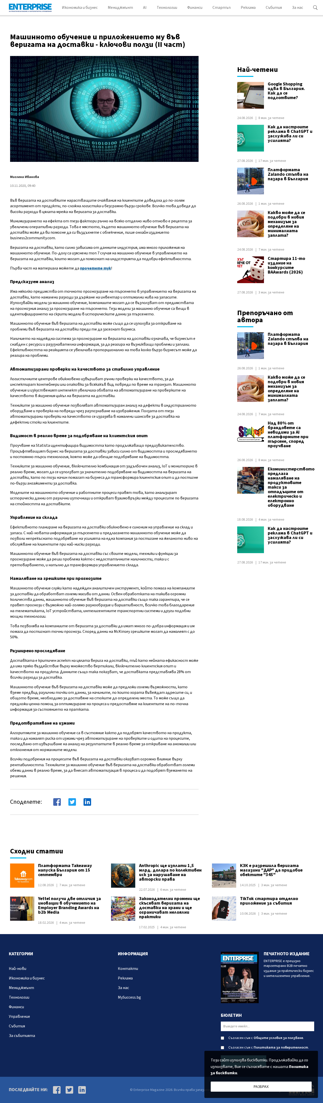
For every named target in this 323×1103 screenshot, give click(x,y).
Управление (19, 1016)
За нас (297, 7)
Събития (274, 7)
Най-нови (17, 968)
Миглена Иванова (24, 177)
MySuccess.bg (129, 997)
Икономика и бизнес (80, 7)
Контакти (128, 968)
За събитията (22, 1035)
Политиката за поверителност (281, 1047)
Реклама (248, 7)
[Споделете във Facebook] (57, 802)
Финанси (194, 7)
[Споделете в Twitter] (72, 802)
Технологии (167, 7)
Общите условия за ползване (278, 1037)
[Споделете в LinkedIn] (87, 802)
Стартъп (221, 7)
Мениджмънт (120, 7)
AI (145, 7)
